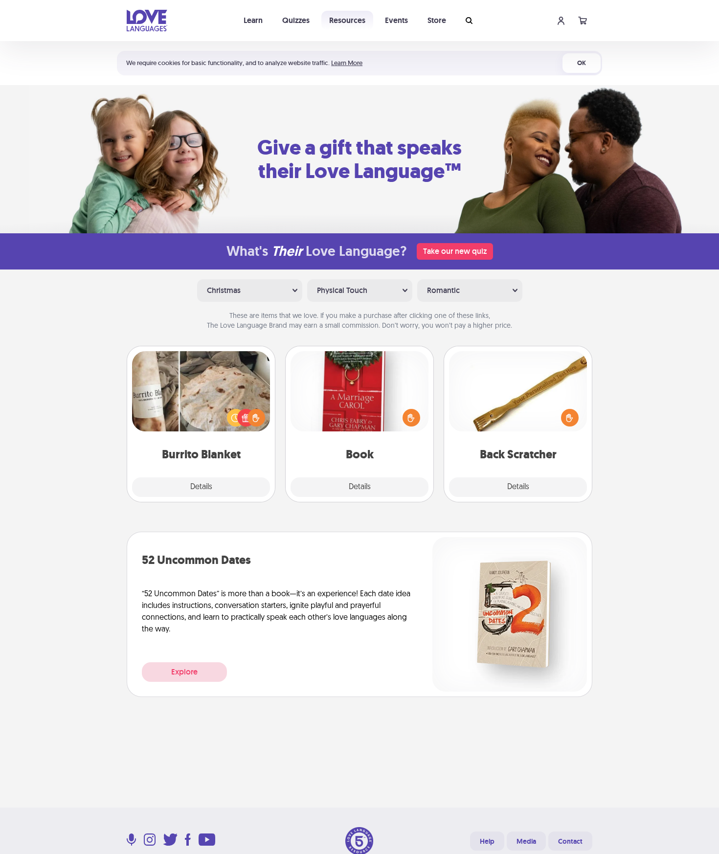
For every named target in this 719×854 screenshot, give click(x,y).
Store (436, 20)
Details (201, 487)
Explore (184, 672)
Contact (570, 841)
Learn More (346, 63)
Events (396, 20)
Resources (347, 20)
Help (487, 841)
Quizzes (296, 20)
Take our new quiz (455, 251)
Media (526, 841)
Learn (253, 20)
